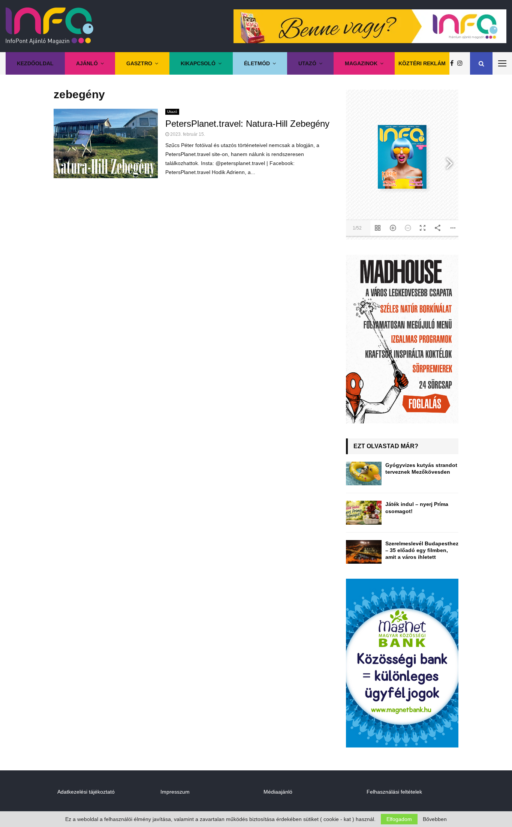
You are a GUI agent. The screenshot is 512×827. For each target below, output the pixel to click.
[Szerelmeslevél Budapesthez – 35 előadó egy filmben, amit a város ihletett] (364, 552)
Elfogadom (399, 819)
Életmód (257, 63)
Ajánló (87, 63)
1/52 (357, 228)
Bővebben (435, 819)
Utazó (307, 63)
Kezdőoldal (35, 63)
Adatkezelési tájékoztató (86, 792)
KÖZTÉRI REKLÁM (422, 63)
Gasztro (139, 63)
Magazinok (361, 63)
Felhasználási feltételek (394, 792)
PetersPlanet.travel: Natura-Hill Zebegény (247, 124)
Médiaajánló (277, 792)
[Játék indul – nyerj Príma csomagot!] (364, 512)
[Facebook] (453, 63)
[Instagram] (461, 63)
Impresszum (175, 792)
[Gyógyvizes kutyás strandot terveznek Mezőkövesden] (364, 473)
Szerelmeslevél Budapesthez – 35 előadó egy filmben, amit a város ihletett (421, 550)
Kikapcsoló (198, 63)
